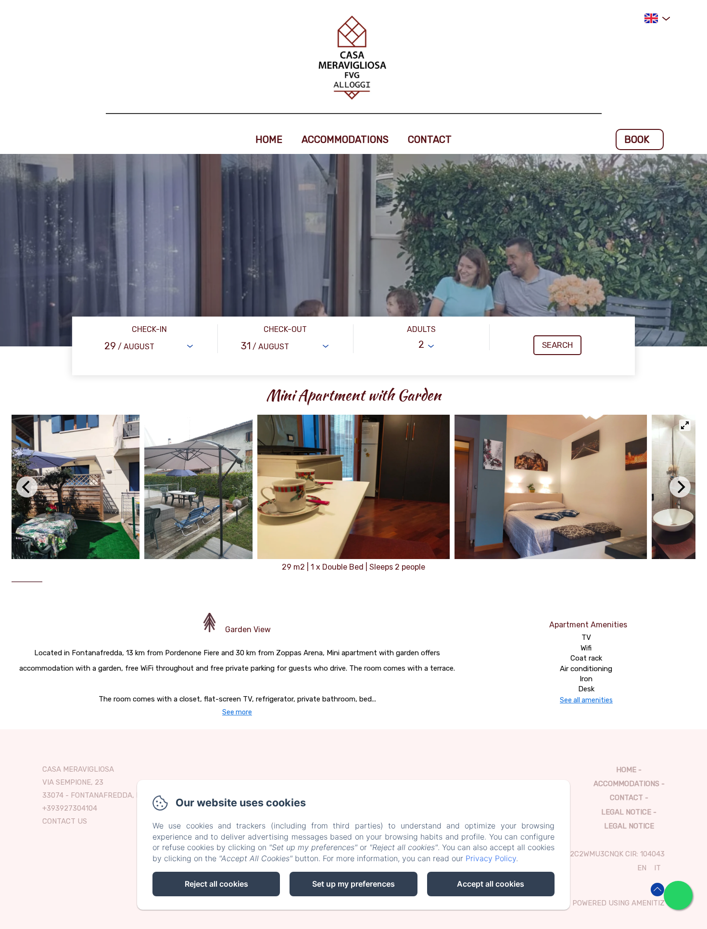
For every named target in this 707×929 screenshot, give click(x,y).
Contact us (64, 821)
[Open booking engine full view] (353, 346)
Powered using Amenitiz (618, 903)
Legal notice (626, 812)
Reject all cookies (216, 884)
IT (657, 868)
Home (268, 139)
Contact (430, 139)
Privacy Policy (491, 858)
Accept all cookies (490, 884)
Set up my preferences (353, 884)
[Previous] (27, 486)
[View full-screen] (685, 425)
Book (636, 139)
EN (641, 868)
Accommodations (345, 139)
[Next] (680, 486)
